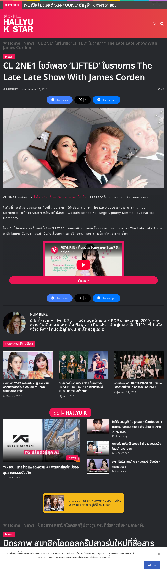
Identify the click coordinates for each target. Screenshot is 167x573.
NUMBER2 (12, 89)
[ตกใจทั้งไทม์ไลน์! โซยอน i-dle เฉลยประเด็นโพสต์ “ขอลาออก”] (98, 448)
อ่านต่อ (82, 280)
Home (13, 43)
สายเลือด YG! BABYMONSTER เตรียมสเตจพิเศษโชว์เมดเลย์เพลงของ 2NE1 (138, 385)
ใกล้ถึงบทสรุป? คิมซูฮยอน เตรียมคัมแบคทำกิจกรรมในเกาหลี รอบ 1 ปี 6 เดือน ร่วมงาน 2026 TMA (137, 427)
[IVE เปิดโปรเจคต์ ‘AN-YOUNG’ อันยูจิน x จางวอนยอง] (98, 466)
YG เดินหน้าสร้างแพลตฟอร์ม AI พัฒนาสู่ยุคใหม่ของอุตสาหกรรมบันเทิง (41, 470)
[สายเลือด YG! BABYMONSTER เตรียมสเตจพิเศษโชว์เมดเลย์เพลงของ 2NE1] (139, 365)
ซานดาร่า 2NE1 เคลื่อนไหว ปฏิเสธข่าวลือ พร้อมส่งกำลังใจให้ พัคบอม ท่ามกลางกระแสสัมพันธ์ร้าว (26, 387)
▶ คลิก (106, 505)
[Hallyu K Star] (18, 23)
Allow (152, 565)
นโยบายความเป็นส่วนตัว (21, 557)
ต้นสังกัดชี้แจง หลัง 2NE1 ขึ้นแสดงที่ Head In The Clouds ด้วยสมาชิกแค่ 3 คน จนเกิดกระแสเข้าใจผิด (82, 387)
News (29, 43)
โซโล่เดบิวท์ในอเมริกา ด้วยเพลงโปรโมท (61, 197)
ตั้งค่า (114, 557)
